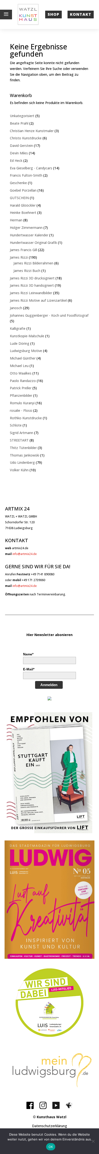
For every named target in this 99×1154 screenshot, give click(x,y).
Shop (53, 14)
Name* (28, 654)
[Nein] (93, 1141)
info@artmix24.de (24, 554)
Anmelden (48, 685)
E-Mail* (28, 669)
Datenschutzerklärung (49, 1126)
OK (51, 1147)
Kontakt (80, 14)
